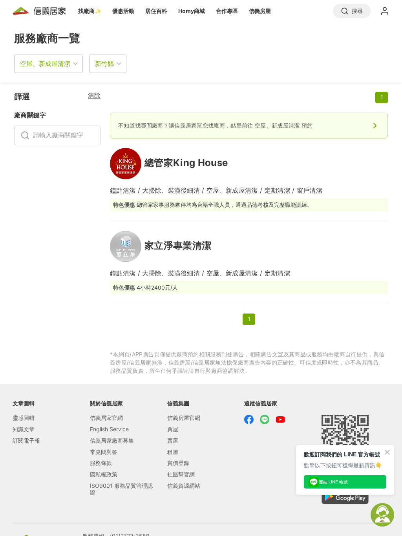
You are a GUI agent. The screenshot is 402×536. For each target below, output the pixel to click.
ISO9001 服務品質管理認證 (121, 489)
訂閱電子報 (26, 440)
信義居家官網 (106, 417)
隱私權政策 (103, 474)
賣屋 (172, 440)
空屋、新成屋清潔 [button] (45, 63)
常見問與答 (103, 451)
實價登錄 (178, 462)
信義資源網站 (183, 485)
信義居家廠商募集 (112, 440)
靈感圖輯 (24, 417)
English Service (109, 429)
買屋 (172, 429)
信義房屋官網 (183, 417)
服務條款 (101, 462)
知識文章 (24, 429)
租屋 (172, 451)
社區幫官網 (181, 474)
